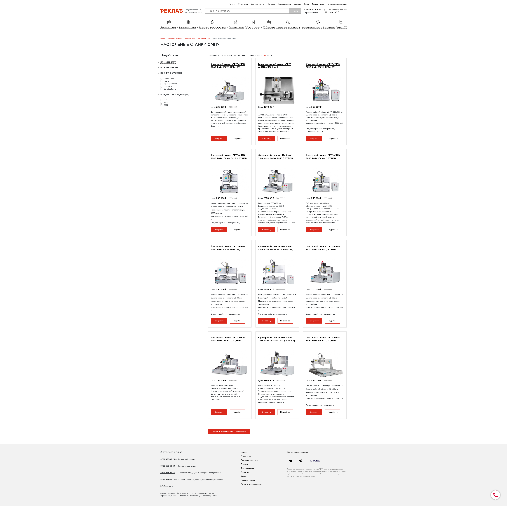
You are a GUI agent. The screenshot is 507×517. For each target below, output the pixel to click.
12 (265, 55)
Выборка (168, 86)
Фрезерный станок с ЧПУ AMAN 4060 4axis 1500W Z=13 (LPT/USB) (276, 339)
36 (271, 55)
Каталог (232, 4)
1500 (166, 102)
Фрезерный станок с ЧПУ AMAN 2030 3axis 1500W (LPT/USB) (323, 248)
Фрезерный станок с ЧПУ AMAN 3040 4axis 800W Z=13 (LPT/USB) (276, 157)
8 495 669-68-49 (312, 9)
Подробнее (238, 138)
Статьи (306, 4)
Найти (295, 11)
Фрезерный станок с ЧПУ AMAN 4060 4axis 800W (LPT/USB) (228, 248)
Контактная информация (337, 4)
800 (165, 100)
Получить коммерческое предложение (229, 431)
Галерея (271, 4)
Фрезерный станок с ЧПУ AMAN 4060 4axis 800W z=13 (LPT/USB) (275, 248)
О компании (243, 4)
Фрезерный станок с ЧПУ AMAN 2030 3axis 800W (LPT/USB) (323, 65)
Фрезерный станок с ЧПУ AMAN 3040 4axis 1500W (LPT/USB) (323, 157)
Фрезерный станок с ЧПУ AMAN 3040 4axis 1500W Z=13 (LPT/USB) (229, 157)
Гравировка (169, 78)
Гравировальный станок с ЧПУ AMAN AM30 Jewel (274, 65)
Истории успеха (318, 4)
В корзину (219, 138)
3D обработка (170, 89)
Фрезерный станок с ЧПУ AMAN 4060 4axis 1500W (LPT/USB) (228, 339)
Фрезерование (170, 83)
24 (268, 55)
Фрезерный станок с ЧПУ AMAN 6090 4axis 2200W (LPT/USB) (323, 339)
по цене (241, 55)
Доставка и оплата (258, 4)
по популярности (228, 55)
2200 (166, 105)
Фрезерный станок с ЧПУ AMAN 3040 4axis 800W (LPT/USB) (228, 65)
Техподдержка (284, 4)
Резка (166, 81)
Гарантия (297, 4)
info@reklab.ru (166, 486)
